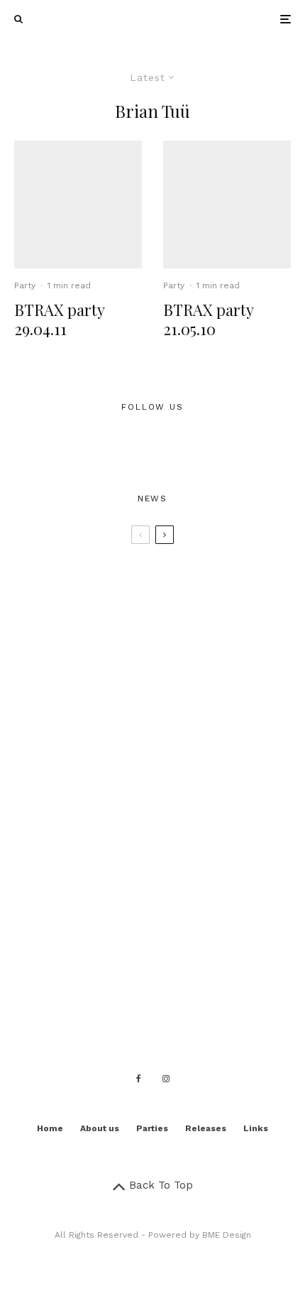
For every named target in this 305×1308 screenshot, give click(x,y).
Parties (152, 1128)
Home (50, 1128)
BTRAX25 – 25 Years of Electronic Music (174, 581)
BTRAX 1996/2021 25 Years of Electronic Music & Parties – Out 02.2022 (175, 716)
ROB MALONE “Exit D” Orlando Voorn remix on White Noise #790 (176, 783)
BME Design (226, 1235)
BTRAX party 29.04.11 (59, 319)
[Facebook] (139, 1079)
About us (99, 1128)
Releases (205, 1128)
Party (24, 285)
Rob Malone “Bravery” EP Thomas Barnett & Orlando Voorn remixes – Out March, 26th (182, 851)
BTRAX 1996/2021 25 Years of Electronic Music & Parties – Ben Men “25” (175, 648)
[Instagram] (166, 1079)
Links (255, 1128)
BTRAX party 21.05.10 (208, 319)
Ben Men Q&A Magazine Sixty (168, 918)
